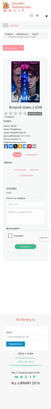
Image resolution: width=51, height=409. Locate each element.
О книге (7, 120)
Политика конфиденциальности (25, 365)
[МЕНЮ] (5, 26)
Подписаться (16, 344)
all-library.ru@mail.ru (25, 358)
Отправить (25, 246)
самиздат (34, 169)
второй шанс (26, 175)
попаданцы (20, 169)
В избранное (31, 154)
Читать (17, 154)
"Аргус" (13, 125)
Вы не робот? (13, 228)
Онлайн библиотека (21, 5)
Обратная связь (25, 361)
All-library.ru (25, 319)
